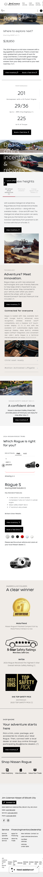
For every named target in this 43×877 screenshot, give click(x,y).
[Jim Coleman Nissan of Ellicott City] (12, 4)
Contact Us (10, 802)
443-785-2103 (10, 810)
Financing (16, 829)
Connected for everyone (19, 310)
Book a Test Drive (29, 72)
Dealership (36, 829)
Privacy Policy (10, 863)
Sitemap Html (25, 863)
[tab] (21, 311)
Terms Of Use (15, 862)
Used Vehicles (25, 836)
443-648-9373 (12, 813)
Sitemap (20, 863)
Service (5, 829)
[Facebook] (4, 820)
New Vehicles (25, 833)
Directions (34, 836)
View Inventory (11, 72)
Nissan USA (36, 863)
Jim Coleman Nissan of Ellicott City (4, 862)
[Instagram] (8, 820)
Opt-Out (40, 863)
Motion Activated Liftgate (20, 368)
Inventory (25, 829)
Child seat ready (14, 360)
